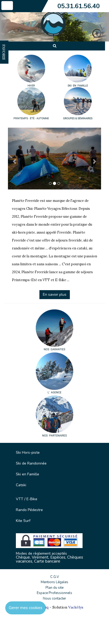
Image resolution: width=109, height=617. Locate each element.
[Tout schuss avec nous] (54, 417)
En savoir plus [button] (54, 294)
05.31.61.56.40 (78, 6)
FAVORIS (3, 52)
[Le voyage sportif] (54, 374)
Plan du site (54, 587)
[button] (15, 159)
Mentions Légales (54, 582)
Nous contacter (54, 598)
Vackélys (75, 607)
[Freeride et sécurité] (54, 330)
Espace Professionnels (54, 593)
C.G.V (54, 576)
